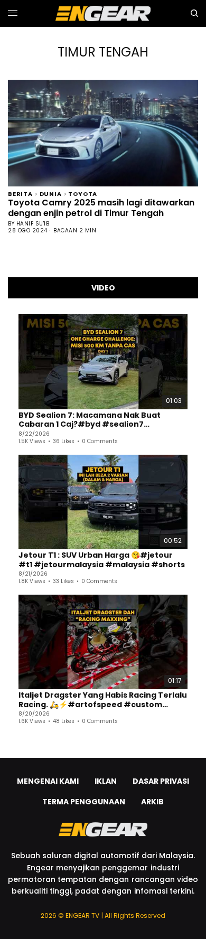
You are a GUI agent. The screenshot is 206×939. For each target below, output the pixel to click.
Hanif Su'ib (33, 224)
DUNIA (51, 193)
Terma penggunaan (83, 801)
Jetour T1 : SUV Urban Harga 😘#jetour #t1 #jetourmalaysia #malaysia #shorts (101, 560)
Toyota (82, 193)
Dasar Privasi (161, 781)
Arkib (152, 801)
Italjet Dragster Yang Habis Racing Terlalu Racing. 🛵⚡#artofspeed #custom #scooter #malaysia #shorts (102, 700)
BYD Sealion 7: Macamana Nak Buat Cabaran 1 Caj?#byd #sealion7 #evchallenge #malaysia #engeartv (94, 420)
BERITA (20, 193)
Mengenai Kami (48, 781)
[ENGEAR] (103, 13)
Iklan (106, 781)
